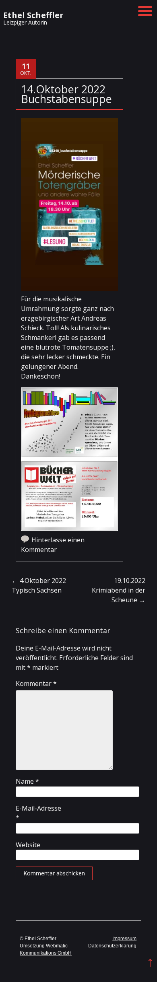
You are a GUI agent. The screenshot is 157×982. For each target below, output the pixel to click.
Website (28, 844)
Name (27, 781)
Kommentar (36, 683)
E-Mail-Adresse (38, 813)
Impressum (124, 938)
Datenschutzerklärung (112, 946)
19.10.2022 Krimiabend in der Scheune (118, 590)
